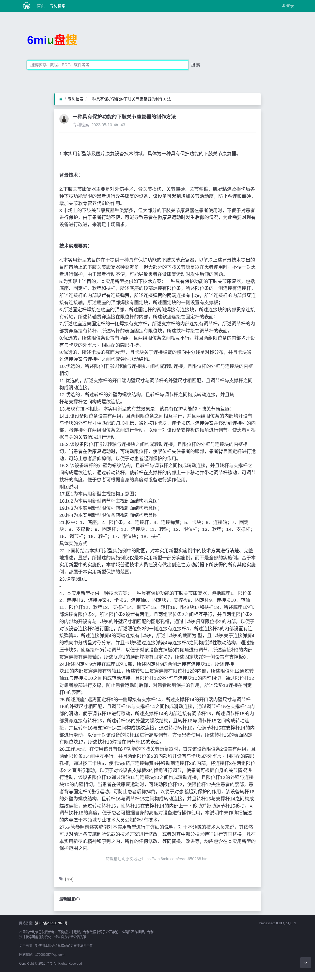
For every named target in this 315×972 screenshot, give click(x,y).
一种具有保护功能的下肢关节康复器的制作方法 (129, 99)
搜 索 (195, 65)
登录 (289, 6)
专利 (69, 879)
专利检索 (57, 6)
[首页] (61, 99)
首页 (40, 6)
